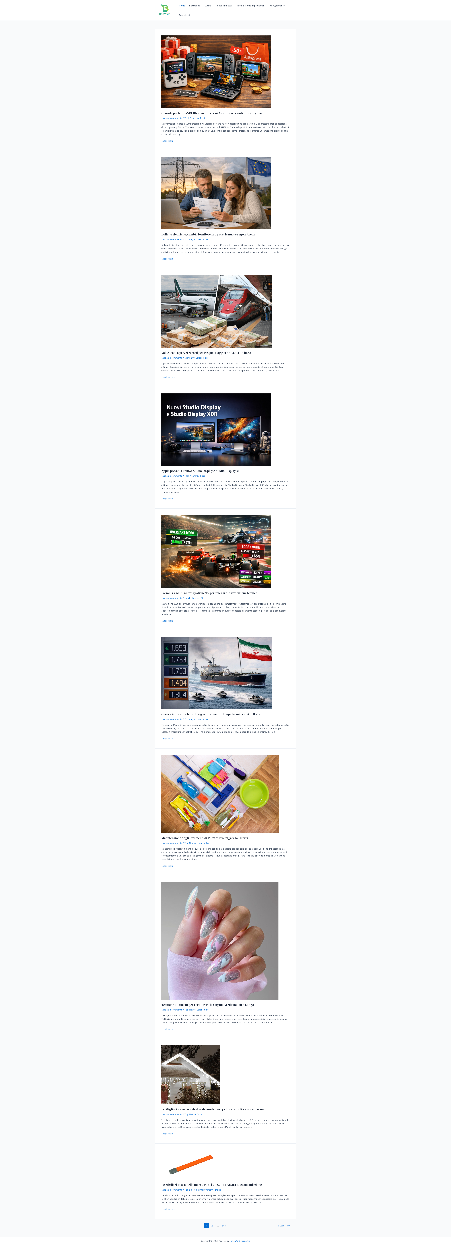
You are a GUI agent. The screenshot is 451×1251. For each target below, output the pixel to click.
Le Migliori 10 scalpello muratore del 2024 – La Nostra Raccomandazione (211, 1185)
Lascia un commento (171, 118)
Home (182, 5)
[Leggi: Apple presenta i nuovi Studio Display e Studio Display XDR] (216, 429)
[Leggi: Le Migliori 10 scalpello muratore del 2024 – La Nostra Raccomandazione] (190, 1164)
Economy (189, 239)
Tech (186, 118)
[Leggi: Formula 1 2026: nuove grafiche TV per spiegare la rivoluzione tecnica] (216, 551)
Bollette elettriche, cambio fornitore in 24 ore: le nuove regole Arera (208, 234)
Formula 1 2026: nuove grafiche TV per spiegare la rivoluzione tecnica (209, 593)
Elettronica (194, 5)
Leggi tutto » (168, 141)
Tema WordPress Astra (239, 1241)
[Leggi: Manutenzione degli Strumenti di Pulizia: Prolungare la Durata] (220, 793)
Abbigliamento (277, 5)
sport (187, 598)
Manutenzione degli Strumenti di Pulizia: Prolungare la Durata (204, 838)
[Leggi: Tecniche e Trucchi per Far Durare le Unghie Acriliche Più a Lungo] (219, 940)
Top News (189, 843)
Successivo (285, 1225)
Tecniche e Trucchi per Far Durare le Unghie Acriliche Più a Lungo (207, 1005)
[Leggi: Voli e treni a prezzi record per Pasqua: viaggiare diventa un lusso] (216, 311)
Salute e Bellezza (224, 5)
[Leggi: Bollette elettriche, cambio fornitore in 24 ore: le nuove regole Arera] (216, 193)
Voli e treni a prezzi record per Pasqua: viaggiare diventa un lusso (206, 353)
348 (224, 1225)
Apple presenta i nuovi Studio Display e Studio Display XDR (202, 471)
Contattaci (184, 15)
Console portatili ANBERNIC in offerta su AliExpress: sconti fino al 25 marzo (213, 113)
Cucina (208, 5)
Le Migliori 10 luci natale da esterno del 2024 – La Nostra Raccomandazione (213, 1109)
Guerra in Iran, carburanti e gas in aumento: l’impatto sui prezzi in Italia (210, 714)
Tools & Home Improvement (251, 5)
